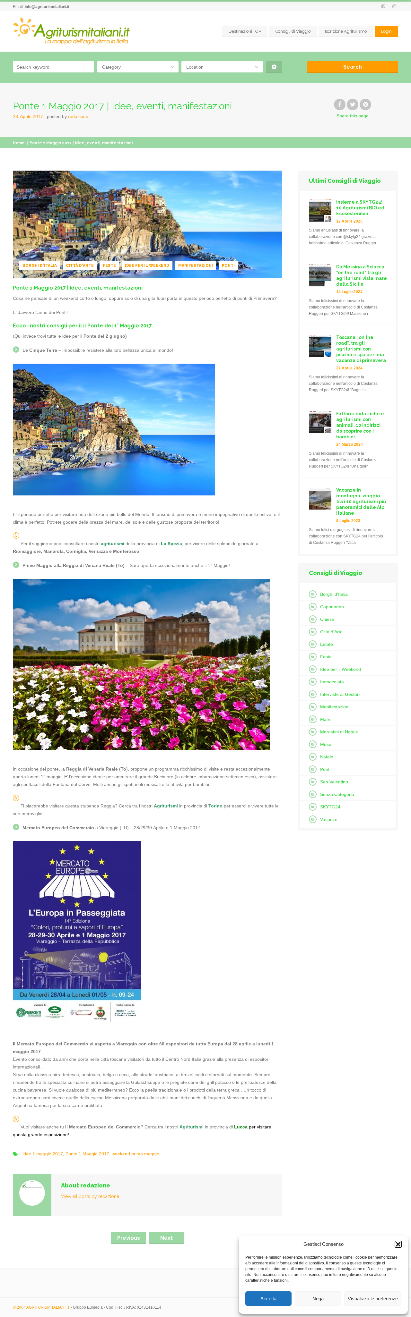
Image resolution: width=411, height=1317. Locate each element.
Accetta (268, 1298)
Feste (109, 265)
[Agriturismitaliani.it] (72, 31)
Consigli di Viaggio (292, 31)
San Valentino (334, 781)
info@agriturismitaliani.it (47, 6)
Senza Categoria (337, 794)
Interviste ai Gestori (340, 694)
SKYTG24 (330, 806)
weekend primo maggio (135, 1153)
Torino (215, 805)
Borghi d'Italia (39, 265)
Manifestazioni (195, 265)
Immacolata (332, 681)
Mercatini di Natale (339, 731)
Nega (318, 1298)
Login (386, 31)
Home (19, 143)
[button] (398, 1244)
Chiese (327, 619)
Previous (128, 1238)
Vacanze (328, 819)
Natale (326, 756)
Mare (325, 719)
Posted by (67, 116)
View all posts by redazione (90, 1196)
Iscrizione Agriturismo (346, 31)
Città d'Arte (80, 265)
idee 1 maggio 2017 (42, 1153)
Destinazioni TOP (245, 31)
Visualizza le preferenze (373, 1298)
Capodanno (332, 606)
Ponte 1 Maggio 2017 (87, 1153)
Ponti (228, 265)
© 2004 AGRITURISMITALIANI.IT (41, 1307)
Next (166, 1238)
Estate (326, 644)
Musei (326, 744)
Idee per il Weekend (147, 265)
